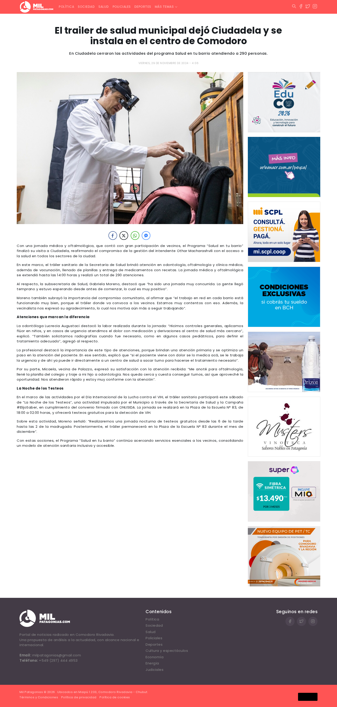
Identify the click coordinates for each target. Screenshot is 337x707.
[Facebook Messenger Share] (146, 235)
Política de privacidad (79, 697)
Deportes (142, 7)
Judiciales (154, 669)
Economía (154, 657)
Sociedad (86, 7)
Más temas (164, 7)
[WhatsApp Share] (135, 235)
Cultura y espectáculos (167, 650)
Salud (103, 7)
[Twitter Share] (123, 235)
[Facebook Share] (112, 235)
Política (66, 7)
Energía (152, 663)
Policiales (122, 7)
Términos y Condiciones (38, 697)
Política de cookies (114, 697)
